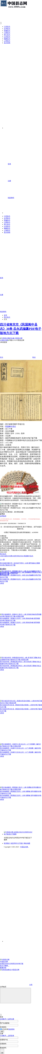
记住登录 (5, 1029)
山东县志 (7, 37)
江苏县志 (7, 26)
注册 (2, 1053)
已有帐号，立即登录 (7, 1035)
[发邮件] (23, 939)
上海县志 (7, 41)
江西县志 (7, 32)
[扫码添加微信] (21, 970)
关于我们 (20, 843)
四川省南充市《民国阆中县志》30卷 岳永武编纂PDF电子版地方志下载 (20, 329)
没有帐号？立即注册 (7, 1019)
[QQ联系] (23, 886)
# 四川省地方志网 (6, 556)
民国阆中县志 (10, 426)
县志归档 (7, 43)
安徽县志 (7, 30)
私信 (34, 357)
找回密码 (11, 1029)
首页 (5, 315)
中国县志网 (4, 340)
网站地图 (27, 843)
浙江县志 (7, 35)
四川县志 (7, 317)
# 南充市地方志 (17, 556)
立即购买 (3, 516)
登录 (2, 1031)
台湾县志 (7, 28)
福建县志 (7, 39)
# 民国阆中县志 (28, 556)
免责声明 (14, 843)
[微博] (18, 901)
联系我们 (7, 843)
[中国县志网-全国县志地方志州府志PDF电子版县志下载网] (18, 834)
